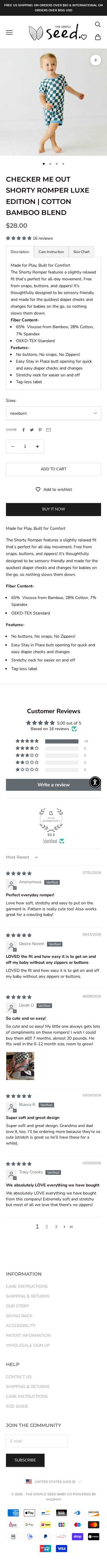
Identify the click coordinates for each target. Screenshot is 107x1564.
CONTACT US (19, 1377)
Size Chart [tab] (81, 251)
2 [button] (46, 1227)
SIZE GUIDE (17, 1406)
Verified (50, 841)
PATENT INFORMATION (28, 1335)
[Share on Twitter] (31, 429)
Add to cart (54, 469)
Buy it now (53, 509)
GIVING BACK (19, 1316)
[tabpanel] (53, 323)
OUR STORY (17, 1306)
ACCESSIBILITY (20, 1326)
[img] (19, 873)
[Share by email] (48, 429)
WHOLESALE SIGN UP (28, 1345)
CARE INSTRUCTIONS (27, 1286)
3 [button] (56, 1227)
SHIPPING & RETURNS (28, 1296)
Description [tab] (20, 251)
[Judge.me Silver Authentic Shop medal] (51, 820)
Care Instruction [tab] (51, 251)
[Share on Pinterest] (40, 429)
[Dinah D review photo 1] (20, 1066)
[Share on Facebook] (23, 429)
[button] (83, 37)
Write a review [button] (53, 785)
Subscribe (25, 1460)
